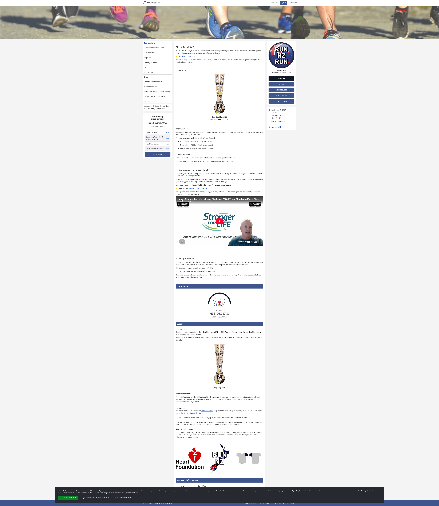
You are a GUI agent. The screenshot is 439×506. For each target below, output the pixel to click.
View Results (281, 90)
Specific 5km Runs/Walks (153, 82)
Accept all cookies (68, 498)
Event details (149, 43)
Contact (274, 3)
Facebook (275, 127)
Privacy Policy (264, 503)
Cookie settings (250, 503)
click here (185, 271)
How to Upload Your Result (155, 96)
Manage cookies (124, 498)
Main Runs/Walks (150, 86)
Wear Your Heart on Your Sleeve (157, 91)
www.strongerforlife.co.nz (198, 188)
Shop (146, 77)
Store (281, 84)
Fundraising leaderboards (154, 48)
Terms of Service (278, 503)
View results (149, 52)
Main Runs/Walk (207, 411)
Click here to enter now (186, 56)
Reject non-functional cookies (95, 498)
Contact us (291, 503)
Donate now (157, 154)
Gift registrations (151, 62)
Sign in (283, 3)
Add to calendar (277, 121)
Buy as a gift (281, 95)
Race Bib (147, 101)
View (167, 132)
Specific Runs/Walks (191, 413)
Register (147, 57)
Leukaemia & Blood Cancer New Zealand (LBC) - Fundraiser (156, 107)
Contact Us (148, 72)
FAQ (145, 67)
